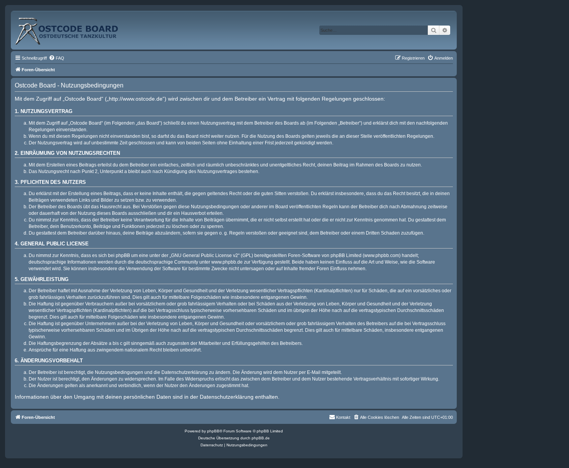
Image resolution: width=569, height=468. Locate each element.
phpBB (213, 431)
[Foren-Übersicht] (75, 28)
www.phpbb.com (381, 255)
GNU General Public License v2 (204, 255)
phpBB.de (261, 438)
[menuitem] (56, 58)
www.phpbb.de (227, 262)
